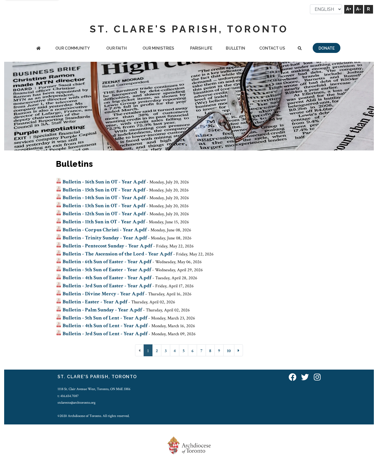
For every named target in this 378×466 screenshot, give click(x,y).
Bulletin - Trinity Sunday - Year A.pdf (105, 237)
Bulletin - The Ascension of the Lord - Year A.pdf (117, 253)
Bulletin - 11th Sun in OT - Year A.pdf (104, 221)
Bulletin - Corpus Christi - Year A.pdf (105, 229)
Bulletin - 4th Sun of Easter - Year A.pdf (107, 277)
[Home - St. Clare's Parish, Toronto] (38, 48)
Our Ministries (158, 48)
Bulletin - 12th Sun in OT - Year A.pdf (104, 213)
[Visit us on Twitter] (305, 377)
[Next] (238, 350)
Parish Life (201, 48)
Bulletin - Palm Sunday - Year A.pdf (102, 309)
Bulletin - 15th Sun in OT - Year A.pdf (104, 189)
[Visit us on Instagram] (317, 377)
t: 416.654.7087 (68, 396)
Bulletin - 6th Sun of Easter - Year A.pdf (107, 261)
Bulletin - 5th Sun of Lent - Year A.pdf (105, 317)
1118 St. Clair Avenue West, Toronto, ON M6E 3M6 (94, 389)
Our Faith (116, 48)
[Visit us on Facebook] (292, 377)
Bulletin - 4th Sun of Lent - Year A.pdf (105, 325)
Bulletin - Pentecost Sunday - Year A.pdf (107, 245)
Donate (327, 48)
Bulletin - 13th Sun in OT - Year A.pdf (104, 205)
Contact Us (272, 48)
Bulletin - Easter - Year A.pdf (95, 301)
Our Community (72, 48)
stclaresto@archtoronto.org (76, 402)
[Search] (299, 48)
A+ (348, 9)
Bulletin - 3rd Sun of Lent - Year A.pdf (105, 333)
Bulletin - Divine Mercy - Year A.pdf (103, 293)
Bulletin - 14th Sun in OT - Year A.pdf (104, 197)
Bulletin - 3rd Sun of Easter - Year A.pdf (107, 285)
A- (358, 9)
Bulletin (235, 48)
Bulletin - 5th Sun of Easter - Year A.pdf (107, 269)
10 (229, 351)
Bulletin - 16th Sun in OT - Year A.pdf (104, 181)
